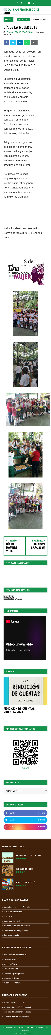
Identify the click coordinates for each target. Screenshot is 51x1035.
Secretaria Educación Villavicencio (18, 1007)
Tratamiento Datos (30, 1033)
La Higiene (8, 916)
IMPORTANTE (15, 20)
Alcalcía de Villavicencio (14, 1003)
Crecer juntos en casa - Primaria (17, 907)
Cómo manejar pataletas (14, 921)
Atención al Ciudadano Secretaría (17, 1012)
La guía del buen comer (13, 912)
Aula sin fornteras (11, 969)
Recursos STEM (10, 960)
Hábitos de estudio (11, 935)
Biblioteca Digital (10, 964)
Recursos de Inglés (11, 978)
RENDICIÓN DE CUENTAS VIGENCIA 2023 (19, 710)
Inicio (16, 1033)
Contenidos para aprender (14, 974)
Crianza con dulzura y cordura (16, 930)
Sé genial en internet (12, 983)
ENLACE (25, 768)
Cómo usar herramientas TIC (15, 955)
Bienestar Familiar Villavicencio (16, 1017)
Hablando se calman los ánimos (17, 926)
